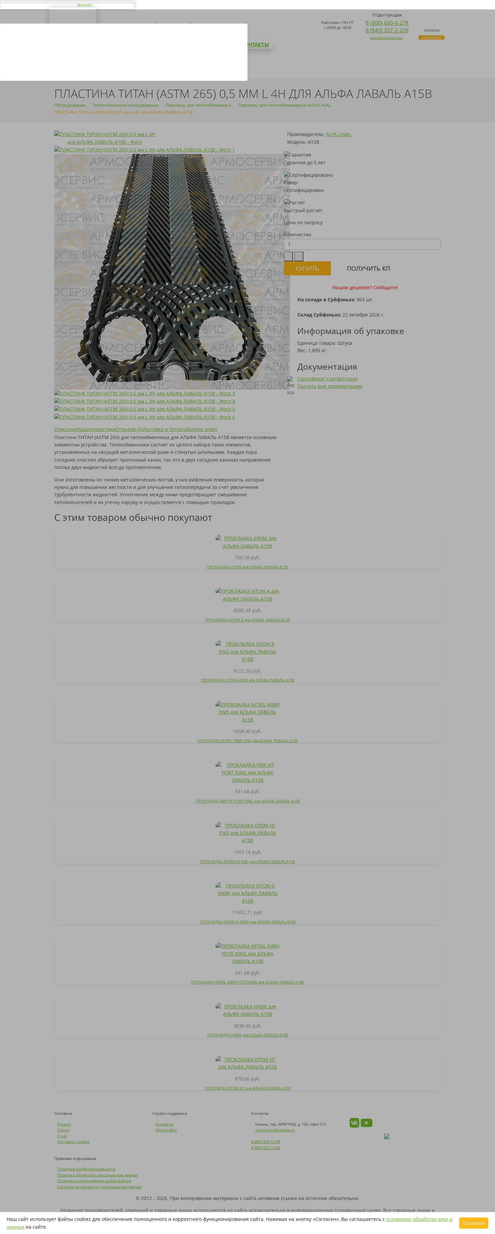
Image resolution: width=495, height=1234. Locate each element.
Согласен (474, 1223)
